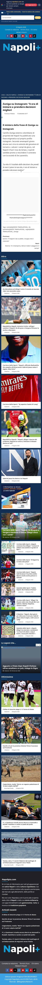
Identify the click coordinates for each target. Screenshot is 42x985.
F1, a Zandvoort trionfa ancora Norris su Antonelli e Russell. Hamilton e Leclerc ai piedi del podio (20, 823)
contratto (10, 227)
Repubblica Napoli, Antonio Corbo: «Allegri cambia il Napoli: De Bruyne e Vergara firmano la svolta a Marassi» (21, 328)
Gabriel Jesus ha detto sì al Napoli (15, 478)
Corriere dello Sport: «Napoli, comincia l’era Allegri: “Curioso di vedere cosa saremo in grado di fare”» (28, 546)
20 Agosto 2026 (15, 481)
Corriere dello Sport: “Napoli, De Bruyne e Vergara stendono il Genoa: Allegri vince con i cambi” (21, 532)
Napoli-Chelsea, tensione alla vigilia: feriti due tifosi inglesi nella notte (21, 667)
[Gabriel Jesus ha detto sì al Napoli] (21, 462)
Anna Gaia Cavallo (8, 788)
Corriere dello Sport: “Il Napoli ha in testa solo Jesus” (28, 561)
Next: (22, 245)
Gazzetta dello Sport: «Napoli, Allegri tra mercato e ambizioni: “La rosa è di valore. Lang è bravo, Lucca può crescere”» (27, 630)
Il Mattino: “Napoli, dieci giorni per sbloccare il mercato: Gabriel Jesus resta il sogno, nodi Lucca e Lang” (28, 617)
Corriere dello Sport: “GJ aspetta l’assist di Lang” (20, 404)
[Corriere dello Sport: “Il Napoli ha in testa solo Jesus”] (8, 561)
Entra (37, 17)
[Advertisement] (21, 72)
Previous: (18, 238)
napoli (27, 229)
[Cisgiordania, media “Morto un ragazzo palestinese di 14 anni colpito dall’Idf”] (21, 768)
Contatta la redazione (12, 30)
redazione (6, 293)
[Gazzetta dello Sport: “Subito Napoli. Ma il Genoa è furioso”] (8, 589)
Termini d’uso (24, 30)
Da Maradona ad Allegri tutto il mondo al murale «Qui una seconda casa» (21, 290)
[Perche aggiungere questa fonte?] (39, 5)
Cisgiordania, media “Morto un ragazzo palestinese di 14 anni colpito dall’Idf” (21, 785)
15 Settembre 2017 (22, 114)
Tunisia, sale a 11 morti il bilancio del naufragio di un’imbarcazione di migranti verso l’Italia (19, 862)
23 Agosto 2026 (15, 293)
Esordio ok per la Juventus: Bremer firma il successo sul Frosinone (20, 747)
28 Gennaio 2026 (16, 671)
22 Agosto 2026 (15, 406)
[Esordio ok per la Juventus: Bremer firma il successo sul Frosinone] (21, 730)
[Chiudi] (5, 5)
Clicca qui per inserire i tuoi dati (9, 21)
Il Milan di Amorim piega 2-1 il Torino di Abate (18, 709)
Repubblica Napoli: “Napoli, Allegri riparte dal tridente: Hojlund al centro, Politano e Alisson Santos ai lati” (20, 441)
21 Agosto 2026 (15, 445)
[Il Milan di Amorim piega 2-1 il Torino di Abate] (21, 693)
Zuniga (16, 231)
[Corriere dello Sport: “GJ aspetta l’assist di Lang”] (21, 388)
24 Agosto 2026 (15, 711)
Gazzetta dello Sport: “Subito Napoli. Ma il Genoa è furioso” (27, 589)
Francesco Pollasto (9, 114)
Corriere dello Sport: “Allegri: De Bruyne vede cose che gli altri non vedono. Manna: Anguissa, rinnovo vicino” (28, 603)
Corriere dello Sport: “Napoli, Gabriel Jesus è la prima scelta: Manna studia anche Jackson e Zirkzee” (27, 574)
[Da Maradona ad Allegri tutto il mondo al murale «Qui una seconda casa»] (21, 273)
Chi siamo (34, 30)
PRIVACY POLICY (21, 32)
